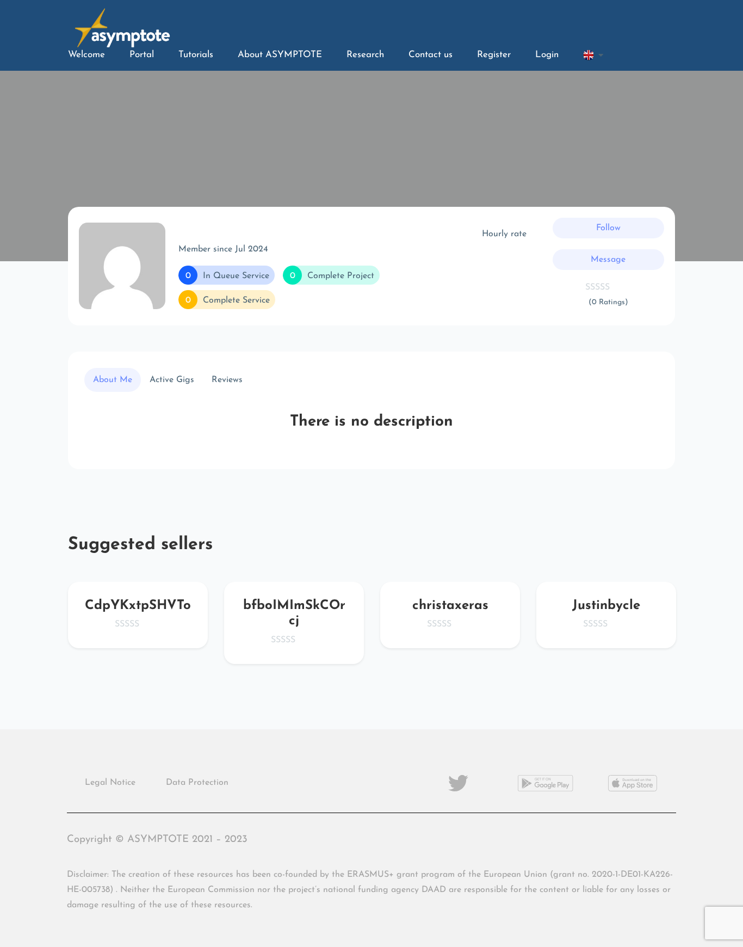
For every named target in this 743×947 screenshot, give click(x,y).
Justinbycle (606, 605)
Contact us (430, 54)
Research (365, 54)
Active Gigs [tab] (172, 380)
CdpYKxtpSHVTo (138, 605)
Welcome (86, 54)
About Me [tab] (112, 380)
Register (494, 54)
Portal (141, 54)
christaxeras (450, 605)
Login (547, 54)
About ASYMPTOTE (280, 54)
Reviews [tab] (227, 380)
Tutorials (195, 54)
